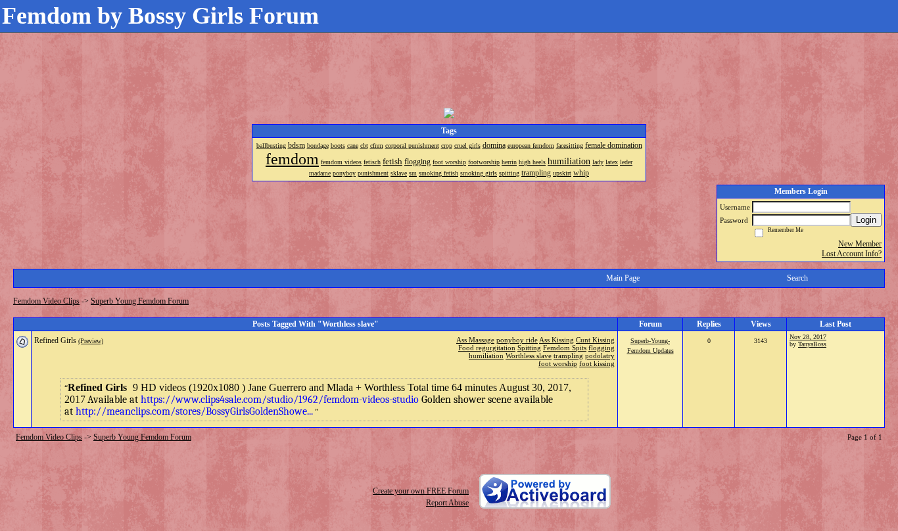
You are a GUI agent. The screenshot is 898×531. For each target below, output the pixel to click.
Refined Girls (55, 340)
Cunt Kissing (595, 340)
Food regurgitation (486, 348)
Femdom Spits (564, 348)
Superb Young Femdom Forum (140, 301)
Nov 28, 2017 (808, 336)
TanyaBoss (812, 344)
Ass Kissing (556, 340)
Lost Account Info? (852, 253)
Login (866, 220)
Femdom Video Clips (46, 301)
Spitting (529, 348)
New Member (860, 243)
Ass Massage (475, 340)
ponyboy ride (517, 340)
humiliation (486, 355)
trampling (568, 355)
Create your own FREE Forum (421, 491)
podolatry (600, 355)
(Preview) (90, 340)
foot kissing (597, 363)
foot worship (557, 363)
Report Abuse (447, 502)
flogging (601, 348)
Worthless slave (529, 355)
